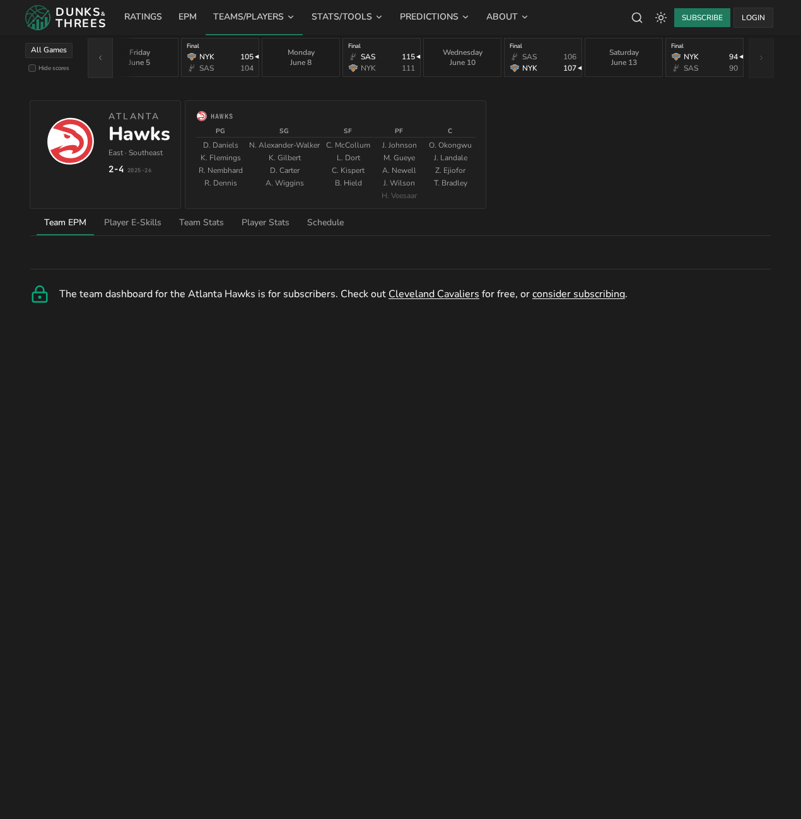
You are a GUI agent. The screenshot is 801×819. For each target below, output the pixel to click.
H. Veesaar (399, 196)
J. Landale (450, 158)
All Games (49, 50)
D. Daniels (220, 145)
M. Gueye (399, 158)
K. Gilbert (285, 158)
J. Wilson (399, 183)
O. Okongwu (450, 145)
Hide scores (53, 68)
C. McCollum (348, 145)
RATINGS (143, 17)
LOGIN (753, 18)
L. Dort (348, 158)
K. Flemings (221, 158)
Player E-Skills (132, 222)
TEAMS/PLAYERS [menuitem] (248, 17)
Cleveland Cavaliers (434, 294)
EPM (187, 17)
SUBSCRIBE (702, 18)
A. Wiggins (285, 183)
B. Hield (348, 183)
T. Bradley (450, 183)
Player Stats (265, 222)
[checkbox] (32, 68)
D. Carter (285, 170)
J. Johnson (399, 145)
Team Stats (201, 222)
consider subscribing (578, 294)
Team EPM (65, 222)
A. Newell (399, 170)
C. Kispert (348, 170)
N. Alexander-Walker (284, 145)
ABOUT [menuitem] (502, 17)
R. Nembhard (221, 170)
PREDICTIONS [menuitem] (429, 17)
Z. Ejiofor (450, 170)
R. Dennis (220, 183)
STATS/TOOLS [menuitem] (342, 17)
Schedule (325, 222)
